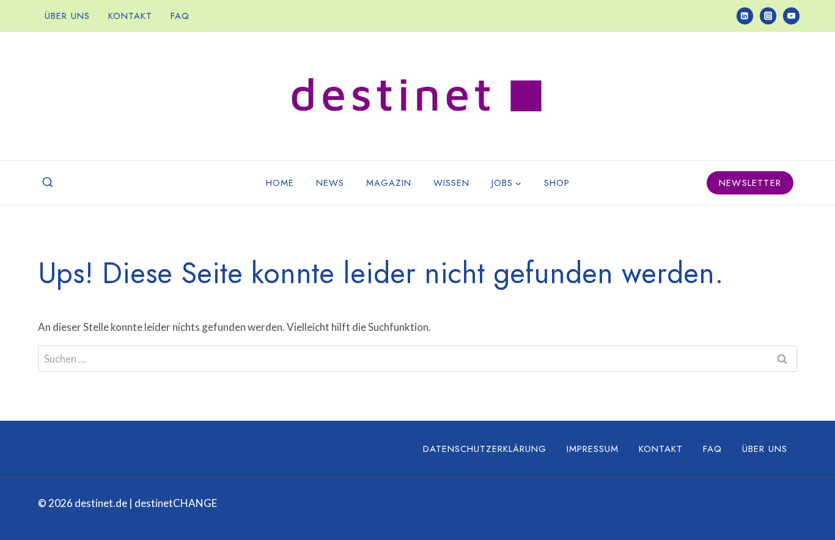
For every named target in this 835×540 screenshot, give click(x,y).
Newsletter (750, 183)
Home (280, 183)
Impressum (593, 449)
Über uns (67, 16)
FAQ (180, 16)
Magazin (388, 183)
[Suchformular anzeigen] (48, 183)
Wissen (451, 183)
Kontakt (130, 16)
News (330, 183)
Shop (557, 183)
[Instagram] (768, 15)
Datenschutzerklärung (484, 449)
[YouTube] (791, 15)
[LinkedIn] (745, 15)
